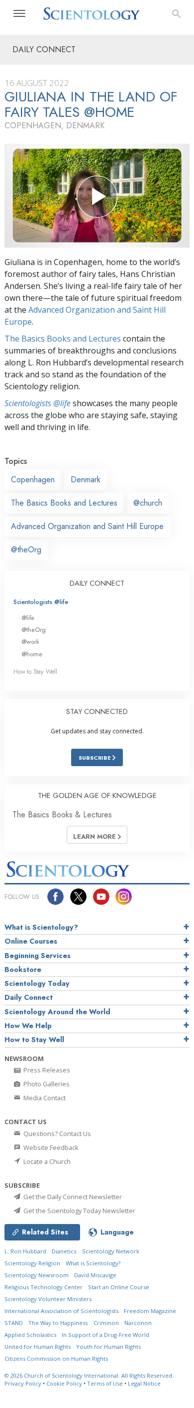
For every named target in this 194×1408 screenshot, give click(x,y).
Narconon (138, 1322)
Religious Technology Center (43, 1287)
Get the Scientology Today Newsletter (78, 1210)
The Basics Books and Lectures (62, 338)
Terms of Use (105, 1383)
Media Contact (44, 1097)
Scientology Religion (32, 1263)
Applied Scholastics (30, 1334)
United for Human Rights (37, 1346)
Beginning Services (37, 956)
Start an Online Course (118, 1287)
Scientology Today (37, 983)
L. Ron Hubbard (25, 1251)
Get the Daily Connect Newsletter (72, 1196)
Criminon (106, 1322)
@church (147, 503)
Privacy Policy (22, 1383)
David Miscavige (95, 1275)
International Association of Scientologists (61, 1311)
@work (30, 641)
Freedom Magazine (150, 1311)
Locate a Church (46, 1161)
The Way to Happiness (58, 1322)
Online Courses (30, 941)
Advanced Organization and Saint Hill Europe (87, 526)
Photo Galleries (46, 1083)
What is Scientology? (41, 927)
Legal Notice (144, 1383)
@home (31, 654)
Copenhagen (33, 479)
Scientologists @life (40, 602)
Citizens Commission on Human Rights (56, 1358)
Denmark (85, 479)
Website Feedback (50, 1147)
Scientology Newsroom (36, 1275)
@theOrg (26, 549)
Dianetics (64, 1251)
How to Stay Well (35, 671)
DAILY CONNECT (97, 583)
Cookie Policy (64, 1383)
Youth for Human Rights (108, 1346)
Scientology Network (110, 1251)
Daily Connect (28, 997)
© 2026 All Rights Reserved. (89, 1375)
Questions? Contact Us (56, 1133)
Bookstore (22, 969)
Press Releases (46, 1069)
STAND (13, 1322)
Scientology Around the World (57, 1012)
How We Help (28, 1026)
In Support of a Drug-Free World (105, 1334)
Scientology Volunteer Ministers (48, 1299)
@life (27, 617)
